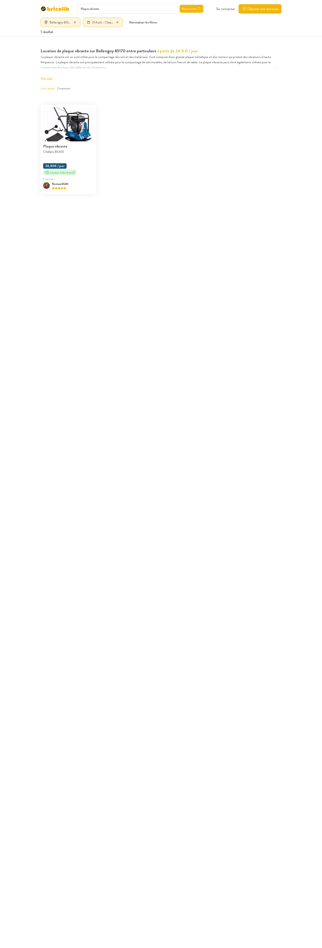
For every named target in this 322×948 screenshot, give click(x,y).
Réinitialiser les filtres (143, 22)
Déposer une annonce (262, 8)
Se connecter (225, 8)
